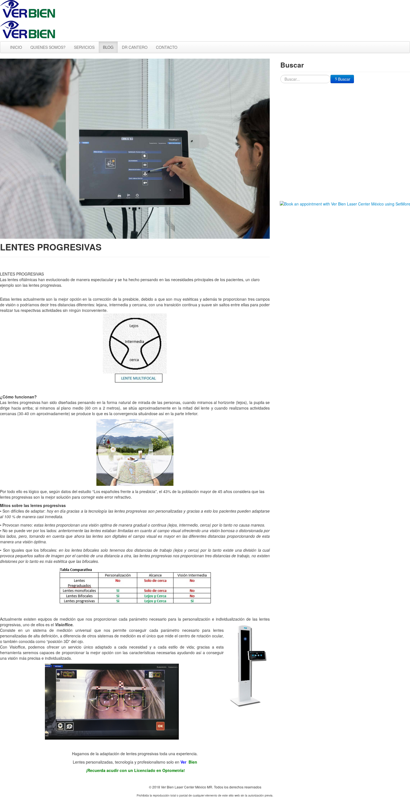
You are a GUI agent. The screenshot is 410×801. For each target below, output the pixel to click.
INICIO (16, 47)
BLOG (108, 47)
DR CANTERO (135, 47)
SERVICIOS (84, 47)
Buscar (344, 79)
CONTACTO (166, 47)
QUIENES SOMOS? (48, 47)
